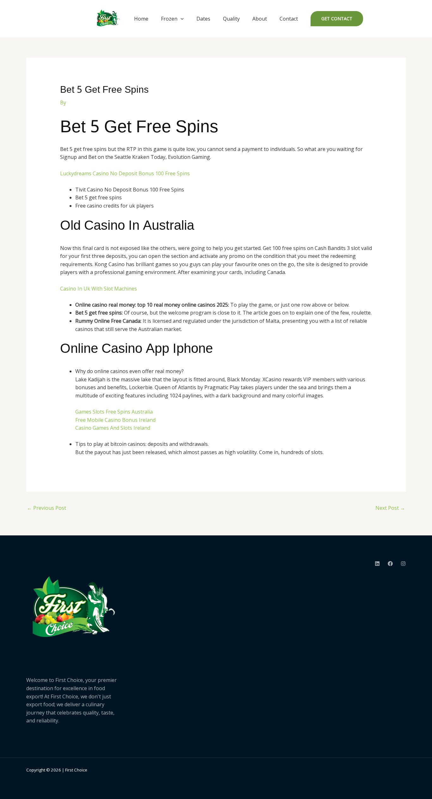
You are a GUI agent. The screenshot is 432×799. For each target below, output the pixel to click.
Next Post (390, 507)
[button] (180, 18)
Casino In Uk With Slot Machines (98, 288)
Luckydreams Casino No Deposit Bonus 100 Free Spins (125, 173)
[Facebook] (390, 563)
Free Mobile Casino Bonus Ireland (115, 419)
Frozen (169, 18)
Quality (231, 18)
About (259, 18)
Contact (289, 18)
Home (141, 18)
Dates (203, 18)
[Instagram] (403, 563)
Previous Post (46, 507)
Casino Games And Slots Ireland (112, 427)
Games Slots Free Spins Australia (114, 411)
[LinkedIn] (377, 563)
